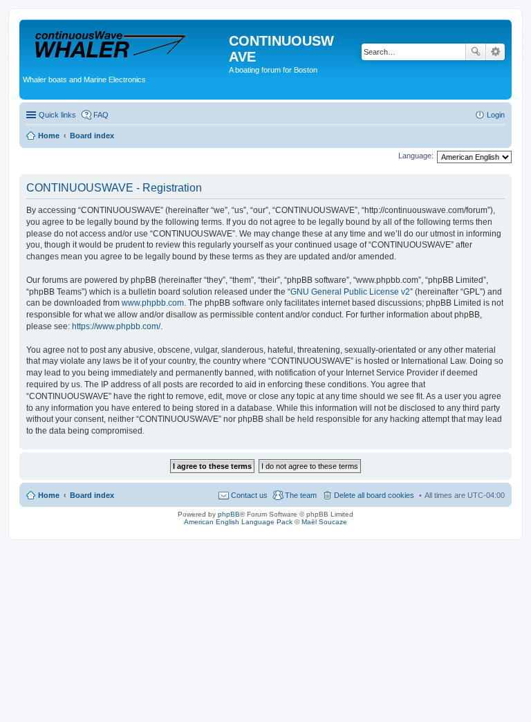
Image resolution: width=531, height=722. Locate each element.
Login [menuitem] (496, 115)
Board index (92, 495)
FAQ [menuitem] (101, 115)
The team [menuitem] (301, 495)
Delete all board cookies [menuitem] (374, 495)
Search (475, 52)
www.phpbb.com (153, 303)
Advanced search (495, 52)
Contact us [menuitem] (249, 495)
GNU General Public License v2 (350, 292)
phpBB (229, 514)
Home (48, 495)
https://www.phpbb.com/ (116, 326)
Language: (416, 155)
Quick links (57, 115)
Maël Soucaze (324, 522)
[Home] (126, 44)
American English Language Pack (238, 522)
